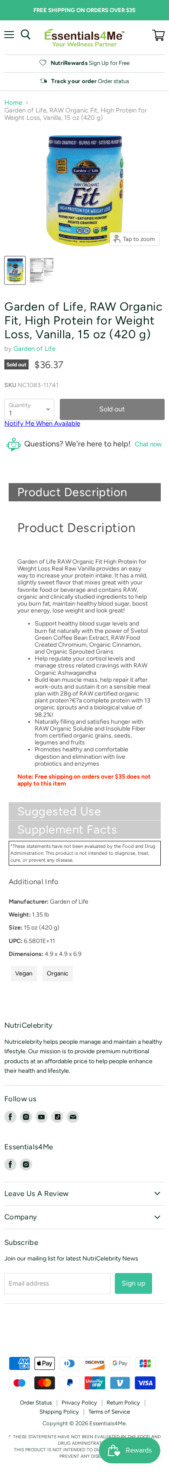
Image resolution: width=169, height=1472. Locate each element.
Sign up (133, 1283)
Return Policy (123, 1402)
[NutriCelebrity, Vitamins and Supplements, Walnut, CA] (84, 1333)
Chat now (148, 444)
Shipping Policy (59, 1411)
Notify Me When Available (42, 423)
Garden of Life (34, 349)
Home (13, 102)
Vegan (23, 973)
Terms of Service (109, 1411)
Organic (57, 973)
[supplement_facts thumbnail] (41, 270)
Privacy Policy (79, 1402)
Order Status (36, 1402)
